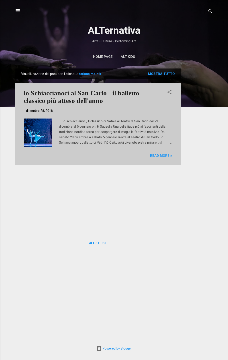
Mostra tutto (161, 74)
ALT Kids (128, 57)
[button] (169, 92)
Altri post (98, 243)
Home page (103, 57)
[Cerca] (210, 12)
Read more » (161, 156)
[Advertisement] (199, 135)
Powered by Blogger (117, 348)
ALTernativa (114, 30)
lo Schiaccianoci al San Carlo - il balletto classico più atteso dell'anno (81, 96)
